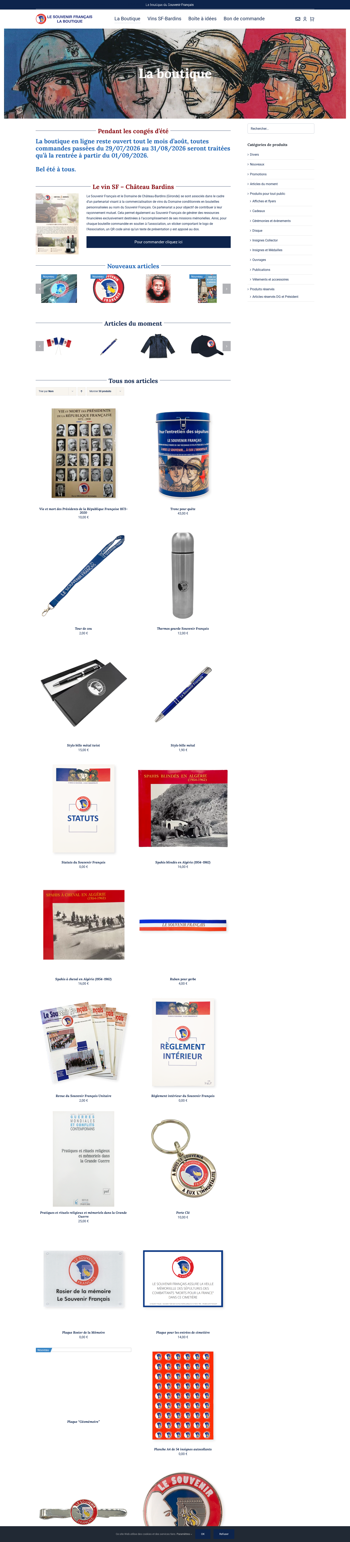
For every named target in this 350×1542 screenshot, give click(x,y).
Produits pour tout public (267, 194)
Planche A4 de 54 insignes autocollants (183, 1449)
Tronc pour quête (182, 509)
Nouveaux (52, 290)
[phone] (313, 4)
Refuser (223, 1534)
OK (203, 1534)
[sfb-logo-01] (64, 15)
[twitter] (286, 4)
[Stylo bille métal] (158, 346)
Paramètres (184, 1534)
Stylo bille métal (183, 745)
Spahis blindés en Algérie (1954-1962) (182, 862)
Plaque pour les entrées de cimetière (183, 1332)
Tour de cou (83, 628)
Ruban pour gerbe (183, 979)
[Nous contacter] (298, 18)
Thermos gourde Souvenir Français (183, 628)
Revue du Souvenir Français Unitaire (83, 1096)
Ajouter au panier (108, 297)
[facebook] (279, 4)
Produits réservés (158, 294)
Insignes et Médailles (267, 250)
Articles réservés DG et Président (275, 297)
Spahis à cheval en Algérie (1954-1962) (83, 979)
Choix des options (207, 357)
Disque (257, 231)
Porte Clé (183, 1213)
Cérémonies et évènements (271, 221)
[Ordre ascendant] (81, 391)
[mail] (306, 4)
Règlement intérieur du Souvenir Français (182, 1096)
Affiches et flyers (264, 201)
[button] (40, 289)
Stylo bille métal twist (83, 745)
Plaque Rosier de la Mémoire (83, 1332)
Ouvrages (65, 290)
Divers (254, 155)
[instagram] (293, 4)
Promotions (258, 174)
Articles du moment (59, 345)
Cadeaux (201, 282)
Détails (111, 301)
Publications (59, 295)
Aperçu (100, 456)
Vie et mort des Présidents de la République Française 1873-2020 (83, 511)
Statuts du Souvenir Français (83, 862)
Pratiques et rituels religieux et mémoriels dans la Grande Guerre (83, 1214)
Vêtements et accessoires (270, 279)
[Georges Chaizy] (108, 288)
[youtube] (299, 4)
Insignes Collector (265, 240)
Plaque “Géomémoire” (83, 1422)
